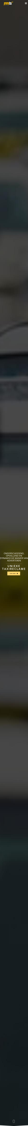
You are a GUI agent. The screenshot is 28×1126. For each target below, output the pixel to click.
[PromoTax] (8, 9)
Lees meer (13, 573)
